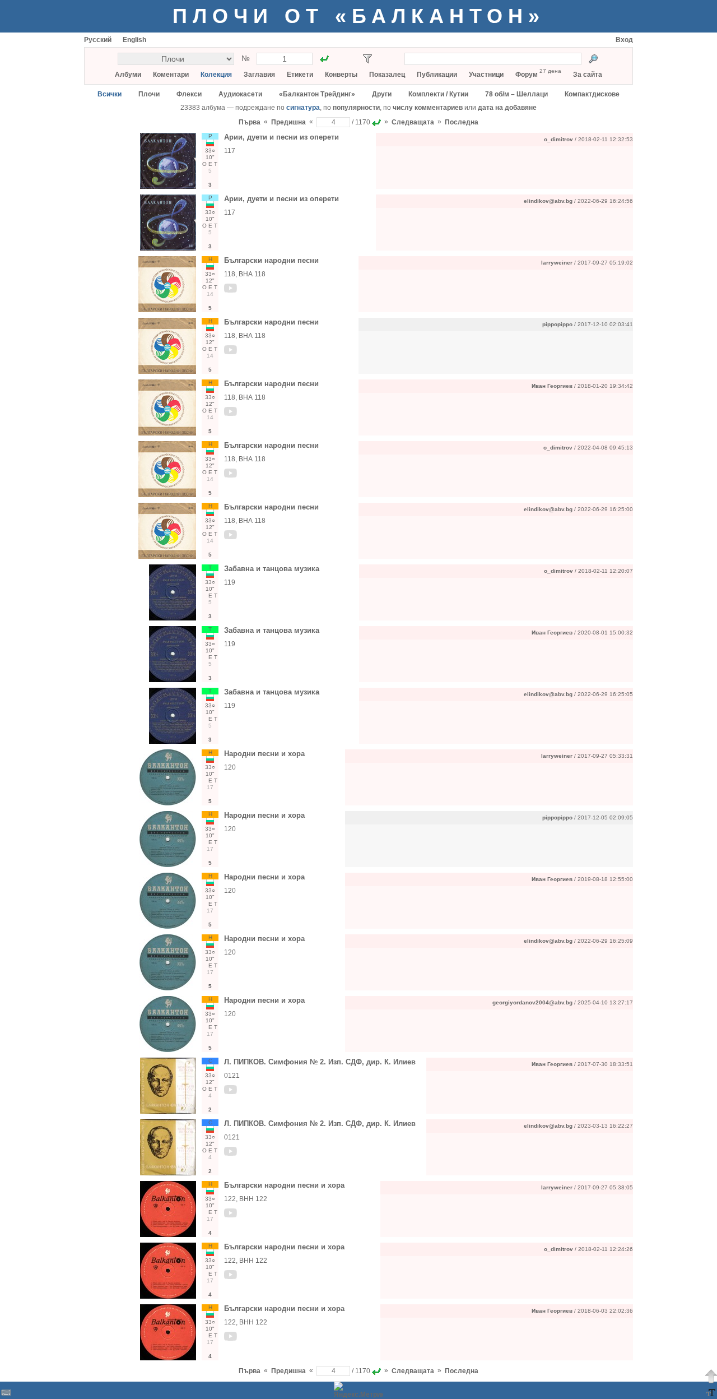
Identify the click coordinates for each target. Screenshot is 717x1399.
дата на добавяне (507, 108)
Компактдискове (592, 94)
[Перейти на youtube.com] (231, 290)
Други (382, 94)
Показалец (387, 74)
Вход (624, 40)
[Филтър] (367, 59)
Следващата (413, 122)
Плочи (149, 94)
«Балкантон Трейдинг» (317, 94)
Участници (486, 74)
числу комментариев (428, 108)
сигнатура (303, 108)
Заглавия (259, 74)
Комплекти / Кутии (438, 94)
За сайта (587, 74)
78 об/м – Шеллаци (516, 94)
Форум (526, 74)
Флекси (189, 94)
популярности (356, 108)
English (134, 40)
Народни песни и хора (264, 753)
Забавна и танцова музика (271, 568)
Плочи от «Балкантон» (359, 15)
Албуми (128, 74)
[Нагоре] (711, 1376)
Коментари (171, 74)
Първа (249, 122)
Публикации (437, 74)
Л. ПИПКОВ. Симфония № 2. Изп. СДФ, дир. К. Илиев (320, 1062)
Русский (97, 40)
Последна (461, 122)
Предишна (288, 122)
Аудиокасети (240, 94)
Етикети (300, 74)
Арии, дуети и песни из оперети (281, 137)
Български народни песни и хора (284, 1185)
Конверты (341, 74)
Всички (109, 94)
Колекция (216, 74)
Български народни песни (271, 260)
